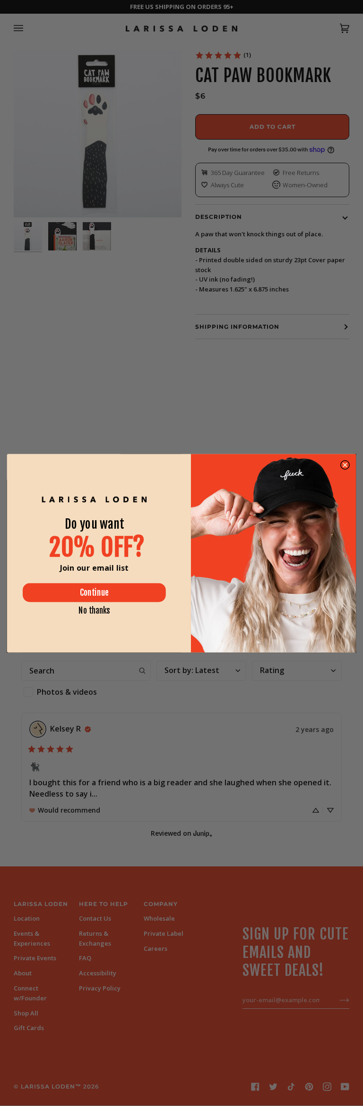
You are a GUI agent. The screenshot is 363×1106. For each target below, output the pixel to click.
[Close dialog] (345, 465)
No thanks (94, 610)
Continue (94, 592)
